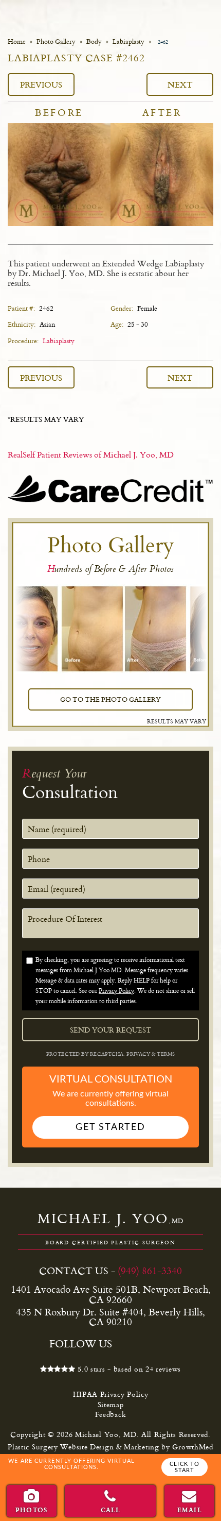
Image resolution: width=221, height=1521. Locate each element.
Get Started (110, 1127)
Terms (165, 1054)
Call (111, 1509)
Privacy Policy (116, 990)
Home (17, 41)
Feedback (110, 1414)
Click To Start (184, 1467)
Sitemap (111, 1404)
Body (94, 41)
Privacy (139, 1054)
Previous (41, 84)
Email (189, 1509)
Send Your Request (110, 1030)
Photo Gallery (56, 41)
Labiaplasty (128, 41)
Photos (31, 1509)
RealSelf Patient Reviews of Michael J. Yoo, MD (91, 454)
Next (180, 84)
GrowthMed (192, 1446)
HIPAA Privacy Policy (111, 1394)
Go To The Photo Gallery (110, 699)
